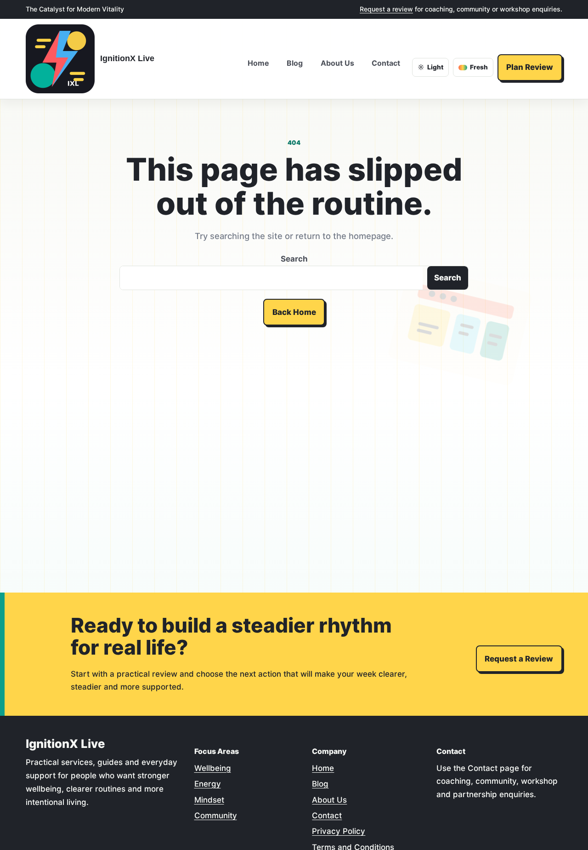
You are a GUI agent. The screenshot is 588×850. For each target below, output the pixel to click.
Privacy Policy (338, 831)
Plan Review (529, 67)
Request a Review (519, 658)
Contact (327, 815)
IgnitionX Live (127, 58)
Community (215, 815)
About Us (329, 799)
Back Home (294, 312)
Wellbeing (212, 768)
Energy (207, 783)
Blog (320, 783)
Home (323, 768)
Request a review (386, 9)
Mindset (209, 799)
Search (294, 258)
